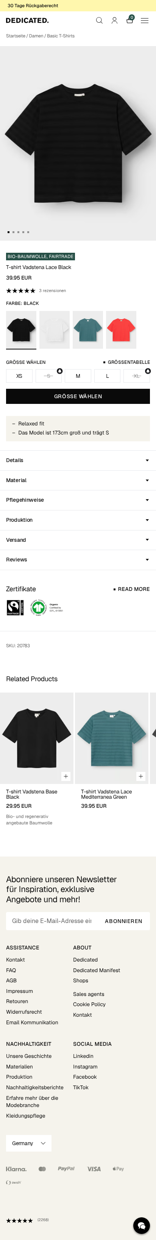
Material (16, 480)
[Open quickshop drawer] (65, 776)
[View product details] (36, 805)
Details (14, 460)
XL (136, 376)
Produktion (19, 519)
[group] (36, 759)
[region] (78, 759)
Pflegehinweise (25, 499)
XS (19, 376)
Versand (16, 540)
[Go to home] (27, 20)
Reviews (16, 559)
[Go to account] (114, 20)
